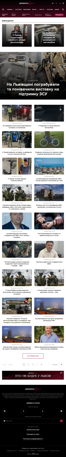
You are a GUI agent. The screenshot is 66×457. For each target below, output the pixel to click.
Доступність (38, 15)
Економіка (27, 9)
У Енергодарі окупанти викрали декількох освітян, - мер (49, 291)
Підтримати (59, 15)
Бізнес (34, 9)
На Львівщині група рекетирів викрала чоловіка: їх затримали (17, 127)
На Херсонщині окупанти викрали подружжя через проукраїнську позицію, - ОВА (17, 264)
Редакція (33, 450)
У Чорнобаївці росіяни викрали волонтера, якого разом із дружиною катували (17, 292)
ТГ (5, 107)
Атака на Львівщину (48, 15)
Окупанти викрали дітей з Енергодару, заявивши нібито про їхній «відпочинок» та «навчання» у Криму (17, 207)
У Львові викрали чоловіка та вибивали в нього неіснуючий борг (17, 153)
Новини (9, 9)
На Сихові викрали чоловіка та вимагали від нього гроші (49, 234)
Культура (50, 9)
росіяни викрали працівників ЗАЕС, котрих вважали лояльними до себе (49, 180)
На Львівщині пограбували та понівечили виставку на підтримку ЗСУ (33, 89)
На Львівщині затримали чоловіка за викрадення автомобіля (49, 38)
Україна (39, 160)
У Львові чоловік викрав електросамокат (17, 180)
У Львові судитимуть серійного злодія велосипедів (16, 39)
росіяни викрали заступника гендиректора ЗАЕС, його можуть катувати (16, 235)
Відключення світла (26, 15)
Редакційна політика (23, 450)
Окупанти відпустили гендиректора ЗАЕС (49, 263)
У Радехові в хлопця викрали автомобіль (49, 127)
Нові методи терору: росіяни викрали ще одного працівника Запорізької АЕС (16, 348)
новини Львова (34, 448)
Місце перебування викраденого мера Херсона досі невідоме (49, 348)
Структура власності (12, 450)
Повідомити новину (54, 450)
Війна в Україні (14, 15)
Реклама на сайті (33, 434)
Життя (41, 9)
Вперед (55, 364)
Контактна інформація (42, 450)
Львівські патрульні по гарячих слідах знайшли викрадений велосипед (49, 153)
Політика (18, 9)
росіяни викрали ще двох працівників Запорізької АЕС (49, 319)
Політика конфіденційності (33, 439)
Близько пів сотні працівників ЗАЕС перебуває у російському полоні (49, 206)
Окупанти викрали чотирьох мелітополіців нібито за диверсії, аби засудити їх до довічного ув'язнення (17, 320)
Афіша (57, 9)
